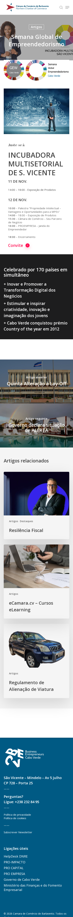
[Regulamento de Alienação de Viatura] (36, 661)
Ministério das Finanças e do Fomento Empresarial (33, 887)
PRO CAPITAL (14, 868)
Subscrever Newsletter (18, 832)
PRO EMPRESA (14, 874)
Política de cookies (15, 818)
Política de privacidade (17, 814)
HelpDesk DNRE (16, 856)
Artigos (36, 27)
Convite (15, 245)
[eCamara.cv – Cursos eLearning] (36, 581)
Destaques (26, 521)
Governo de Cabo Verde (22, 879)
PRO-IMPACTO (14, 862)
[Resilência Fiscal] (36, 505)
